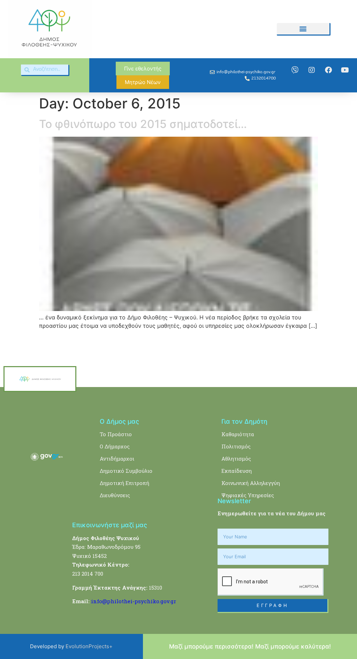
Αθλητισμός (236, 458)
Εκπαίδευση (236, 470)
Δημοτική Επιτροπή (124, 482)
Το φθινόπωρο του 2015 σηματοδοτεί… (143, 124)
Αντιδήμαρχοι (117, 458)
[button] (303, 29)
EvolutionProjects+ (89, 646)
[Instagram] (311, 70)
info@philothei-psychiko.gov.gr (133, 601)
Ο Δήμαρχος (115, 446)
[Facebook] (328, 70)
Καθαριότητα (237, 434)
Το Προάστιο (116, 434)
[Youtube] (345, 70)
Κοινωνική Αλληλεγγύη (250, 482)
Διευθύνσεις (115, 495)
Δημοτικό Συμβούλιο (126, 470)
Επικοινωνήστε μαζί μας (109, 525)
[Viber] (295, 70)
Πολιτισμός (236, 446)
